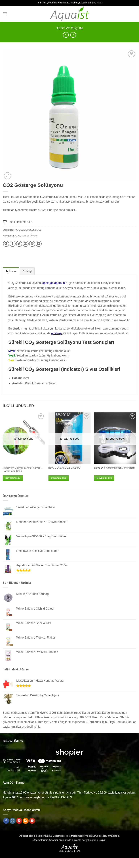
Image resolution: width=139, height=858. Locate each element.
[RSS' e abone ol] (26, 821)
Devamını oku (12, 478)
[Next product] (66, 35)
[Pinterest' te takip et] (19, 821)
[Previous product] (73, 35)
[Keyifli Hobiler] (69, 14)
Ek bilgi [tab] (27, 271)
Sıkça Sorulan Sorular (122, 721)
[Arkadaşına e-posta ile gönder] (26, 244)
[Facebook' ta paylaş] (13, 244)
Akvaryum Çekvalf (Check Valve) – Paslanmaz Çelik (22, 469)
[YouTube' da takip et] (32, 821)
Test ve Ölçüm (69, 28)
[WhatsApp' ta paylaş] (6, 244)
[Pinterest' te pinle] (32, 244)
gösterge (56, 333)
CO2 (17, 235)
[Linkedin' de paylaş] (39, 244)
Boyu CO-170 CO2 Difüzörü (64, 467)
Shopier (53, 839)
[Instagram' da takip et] (13, 821)
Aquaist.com (26, 835)
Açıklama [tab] (11, 271)
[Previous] (3, 450)
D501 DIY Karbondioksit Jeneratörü (114, 467)
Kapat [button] (100, 2)
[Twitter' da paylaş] (19, 244)
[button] (5, 13)
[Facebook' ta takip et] (6, 821)
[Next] (136, 450)
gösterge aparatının (54, 282)
